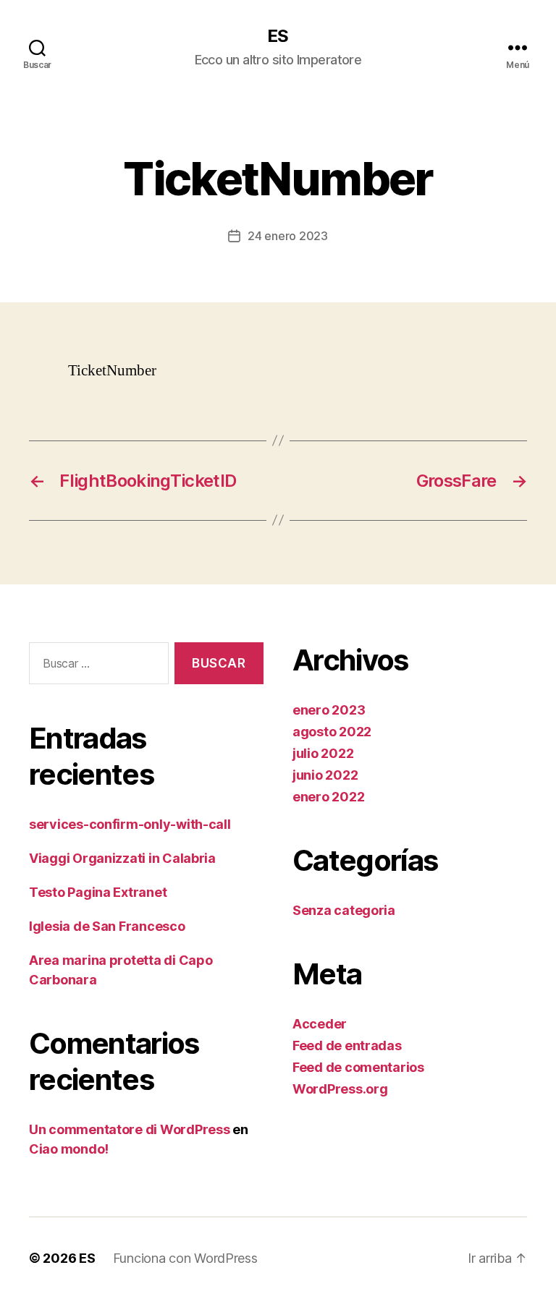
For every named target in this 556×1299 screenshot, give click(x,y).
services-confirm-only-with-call (130, 824)
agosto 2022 (331, 731)
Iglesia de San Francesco (107, 926)
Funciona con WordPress (185, 1258)
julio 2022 (322, 753)
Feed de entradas (347, 1045)
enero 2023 (328, 709)
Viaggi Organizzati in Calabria (122, 858)
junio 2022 (325, 775)
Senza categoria (343, 910)
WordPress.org (340, 1088)
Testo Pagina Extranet (98, 892)
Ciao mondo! (69, 1149)
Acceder (319, 1023)
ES (277, 36)
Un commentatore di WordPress (129, 1129)
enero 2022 (328, 796)
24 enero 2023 (288, 236)
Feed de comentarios (358, 1067)
